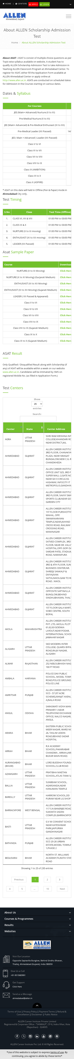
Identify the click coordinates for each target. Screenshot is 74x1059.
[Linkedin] (37, 1036)
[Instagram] (30, 1036)
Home (8, 3)
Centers (22, 3)
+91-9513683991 (18, 975)
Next (62, 888)
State (29, 429)
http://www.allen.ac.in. (15, 80)
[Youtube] (43, 1036)
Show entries (37, 404)
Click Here (17, 986)
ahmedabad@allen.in (22, 998)
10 (47, 888)
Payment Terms (47, 1011)
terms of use (57, 1052)
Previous (19, 879)
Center (10, 429)
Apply (34, 4)
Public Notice (51, 1014)
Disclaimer (37, 1014)
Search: (37, 414)
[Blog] (50, 1036)
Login (45, 4)
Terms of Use (14, 1011)
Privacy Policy (30, 1011)
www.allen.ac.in (11, 371)
